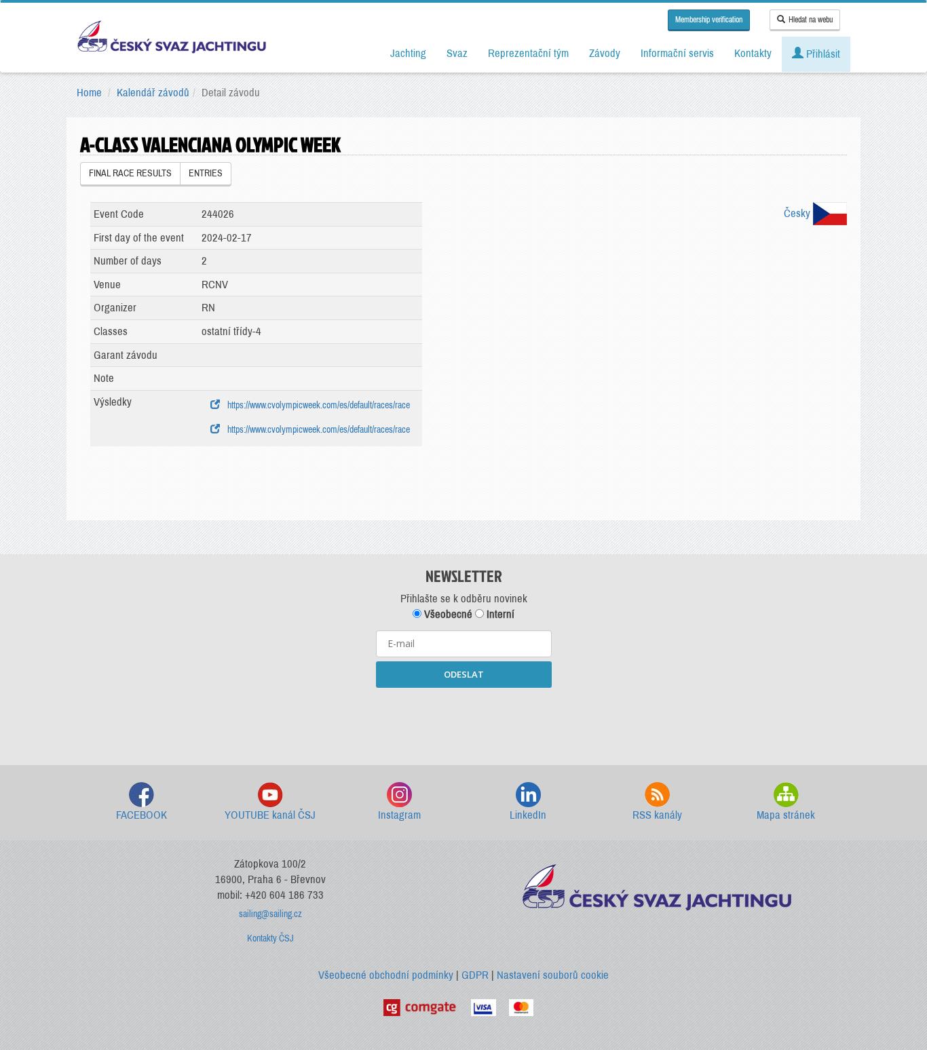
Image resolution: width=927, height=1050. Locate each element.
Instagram (399, 815)
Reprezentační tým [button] (528, 53)
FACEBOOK (141, 815)
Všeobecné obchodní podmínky (385, 975)
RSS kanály (657, 815)
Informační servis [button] (677, 53)
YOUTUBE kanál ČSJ (270, 815)
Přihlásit (821, 54)
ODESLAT (464, 674)
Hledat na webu (811, 19)
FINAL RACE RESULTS (130, 173)
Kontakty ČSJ (270, 938)
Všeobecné (446, 614)
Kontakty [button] (753, 53)
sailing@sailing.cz (270, 914)
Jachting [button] (408, 53)
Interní (499, 614)
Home (89, 92)
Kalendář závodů (153, 92)
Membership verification (708, 19)
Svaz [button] (457, 53)
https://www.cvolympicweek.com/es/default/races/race (316, 405)
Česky (798, 213)
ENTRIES (206, 173)
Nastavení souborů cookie (553, 975)
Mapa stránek (786, 815)
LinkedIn (528, 815)
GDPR (475, 975)
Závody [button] (604, 53)
